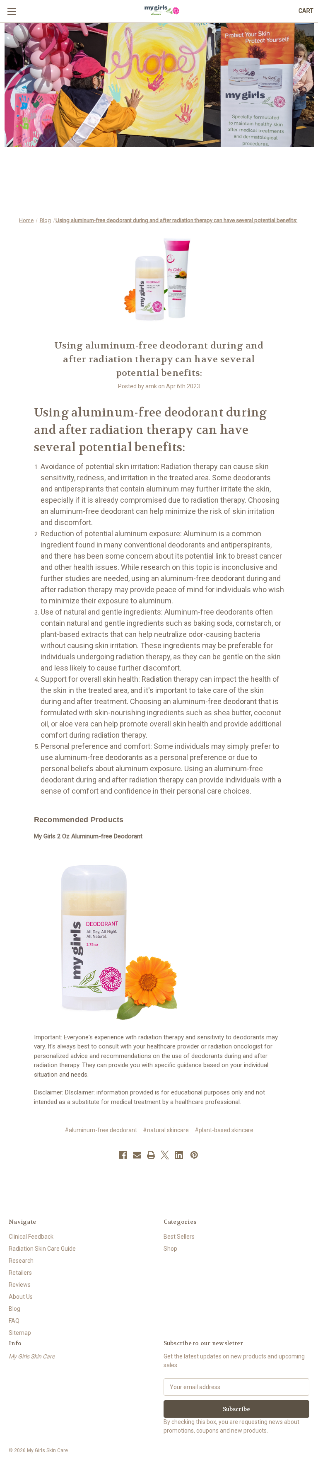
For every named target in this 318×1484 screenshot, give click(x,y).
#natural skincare (166, 1130)
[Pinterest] (194, 1155)
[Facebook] (123, 1155)
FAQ (14, 1320)
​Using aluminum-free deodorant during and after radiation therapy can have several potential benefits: (158, 359)
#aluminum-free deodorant (101, 1130)
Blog (14, 1308)
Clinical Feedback (31, 1236)
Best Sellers (179, 1236)
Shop (170, 1248)
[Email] (137, 1155)
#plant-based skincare (224, 1130)
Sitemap (20, 1332)
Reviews (20, 1284)
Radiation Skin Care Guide (42, 1248)
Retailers (20, 1272)
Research (21, 1260)
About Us (21, 1296)
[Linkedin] (179, 1155)
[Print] (151, 1155)
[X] (165, 1155)
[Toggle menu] (11, 11)
